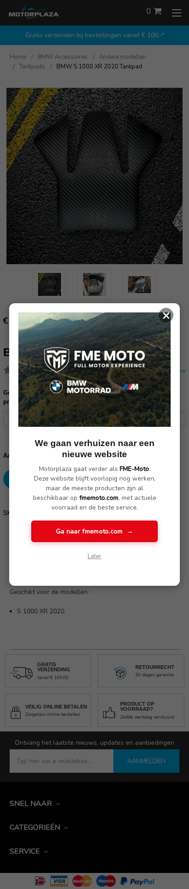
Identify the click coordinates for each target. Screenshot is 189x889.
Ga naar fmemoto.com (94, 531)
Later (94, 556)
